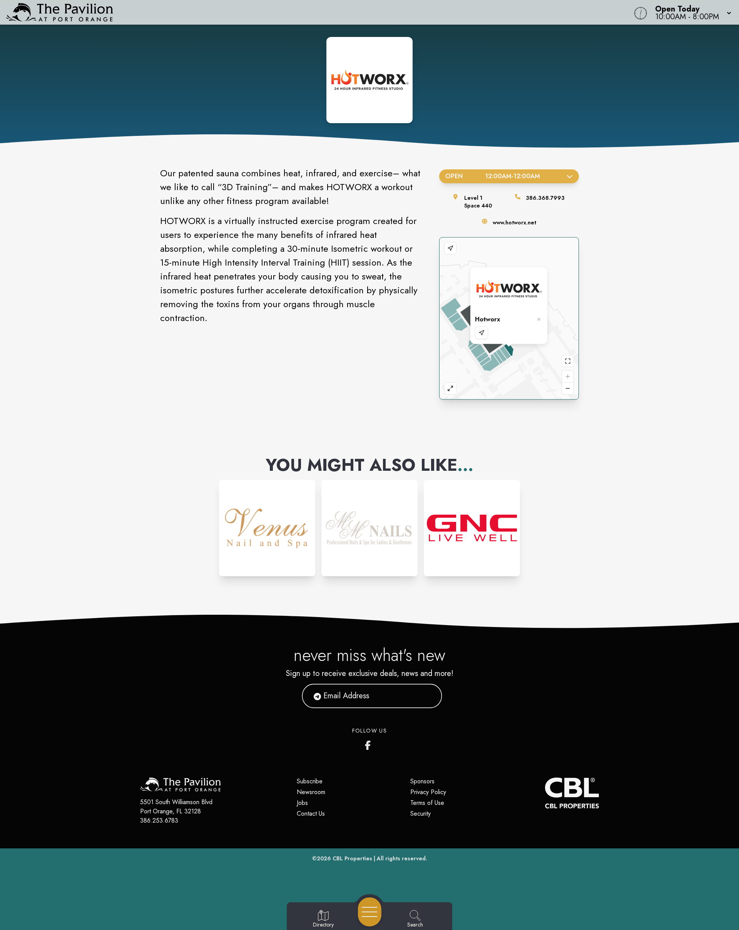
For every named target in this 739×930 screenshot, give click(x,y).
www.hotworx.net (514, 222)
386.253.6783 (159, 820)
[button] (691, 12)
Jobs (302, 802)
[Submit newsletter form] (427, 696)
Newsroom (311, 792)
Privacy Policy (428, 792)
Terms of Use (427, 802)
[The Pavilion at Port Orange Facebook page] (369, 744)
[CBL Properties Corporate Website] (545, 793)
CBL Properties (352, 858)
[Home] (278, 12)
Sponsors (422, 781)
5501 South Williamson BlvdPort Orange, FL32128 (176, 807)
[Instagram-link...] (267, 528)
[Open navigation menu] (370, 912)
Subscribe (310, 781)
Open (492, 176)
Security (420, 813)
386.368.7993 (545, 198)
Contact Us (311, 813)
